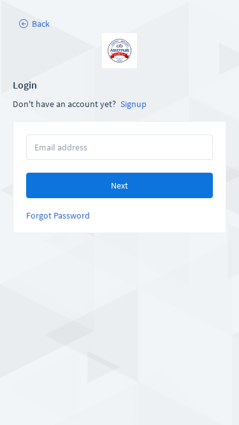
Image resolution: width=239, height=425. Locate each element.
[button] (34, 23)
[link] (119, 50)
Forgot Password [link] (58, 215)
